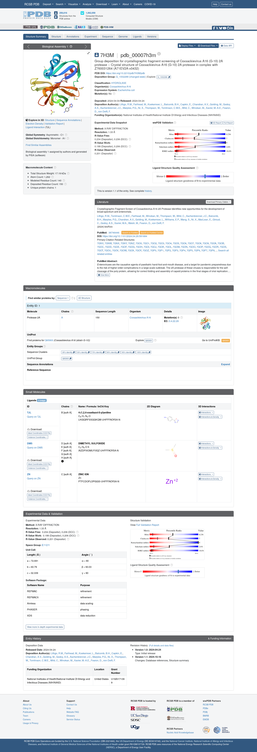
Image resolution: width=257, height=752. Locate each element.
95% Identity (127, 352)
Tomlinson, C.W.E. (171, 108)
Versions (151, 36)
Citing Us (27, 708)
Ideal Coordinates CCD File (39, 433)
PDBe (205, 708)
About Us (27, 704)
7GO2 (154, 243)
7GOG (131, 246)
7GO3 (161, 243)
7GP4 (182, 250)
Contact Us (71, 704)
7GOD (108, 246)
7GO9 (206, 243)
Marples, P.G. (130, 108)
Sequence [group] (62, 297)
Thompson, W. (152, 108)
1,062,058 (90, 12)
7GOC (100, 246)
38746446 (114, 232)
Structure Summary (36, 36)
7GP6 (197, 250)
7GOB (221, 243)
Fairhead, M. (139, 104)
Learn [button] (115, 4)
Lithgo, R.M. (126, 104)
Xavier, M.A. (120, 223)
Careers (138, 4)
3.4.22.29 (174, 321)
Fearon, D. (145, 223)
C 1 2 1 (46, 545)
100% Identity (142, 352)
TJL (29, 412)
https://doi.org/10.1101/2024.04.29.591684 (125, 236)
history (148, 191)
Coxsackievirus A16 (120, 86)
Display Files (187, 45)
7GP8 (212, 250)
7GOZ (146, 250)
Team (25, 715)
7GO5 (176, 243)
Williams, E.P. (172, 219)
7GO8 (198, 243)
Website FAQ (72, 711)
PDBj (205, 711)
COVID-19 (150, 4)
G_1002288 (122, 76)
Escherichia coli (126, 90)
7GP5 (190, 250)
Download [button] (102, 4)
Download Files (208, 45)
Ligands (137, 36)
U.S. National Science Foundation (84, 741)
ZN (28, 474)
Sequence (107, 36)
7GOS (223, 246)
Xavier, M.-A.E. (213, 108)
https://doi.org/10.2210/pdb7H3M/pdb (125, 73)
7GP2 (168, 250)
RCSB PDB (31, 4)
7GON (184, 246)
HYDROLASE (118, 83)
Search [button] (60, 4)
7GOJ (153, 246)
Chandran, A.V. (201, 104)
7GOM (176, 246)
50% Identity (82, 352)
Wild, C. (186, 108)
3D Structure (84, 297)
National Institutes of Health (105, 744)
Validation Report (54, 123)
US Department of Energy (132, 741)
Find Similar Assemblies (38, 145)
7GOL (168, 246)
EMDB (206, 719)
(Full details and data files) (161, 645)
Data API (227, 45)
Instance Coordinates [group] (37, 437)
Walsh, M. (133, 223)
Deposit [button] (47, 4)
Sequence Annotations (68, 120)
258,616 (63, 12)
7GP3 (175, 250)
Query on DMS (35, 447)
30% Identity (67, 352)
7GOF (124, 246)
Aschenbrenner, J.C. (111, 108)
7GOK (161, 246)
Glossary (70, 715)
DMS (29, 443)
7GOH (139, 246)
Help (215, 4)
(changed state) (137, 76)
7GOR (215, 246)
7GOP (200, 246)
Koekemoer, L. (155, 104)
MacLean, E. (204, 219)
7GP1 (161, 250)
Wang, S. (185, 219)
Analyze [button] (87, 4)
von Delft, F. (104, 111)
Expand (225, 364)
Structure (56, 36)
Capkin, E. (185, 104)
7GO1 (146, 243)
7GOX (131, 250)
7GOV (115, 250)
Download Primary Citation (218, 202)
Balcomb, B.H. (171, 104)
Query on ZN (34, 478)
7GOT (100, 250)
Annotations (72, 36)
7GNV (100, 243)
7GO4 (168, 243)
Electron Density (34, 123)
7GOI (146, 246)
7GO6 (183, 243)
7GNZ (131, 243)
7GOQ (207, 246)
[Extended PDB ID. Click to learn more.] (159, 53)
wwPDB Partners (212, 700)
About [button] (126, 4)
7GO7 (191, 243)
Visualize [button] (73, 4)
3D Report (217, 122)
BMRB (206, 715)
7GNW (108, 243)
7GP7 (204, 250)
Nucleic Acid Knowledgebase (180, 732)
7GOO (192, 246)
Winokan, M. (198, 108)
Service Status (73, 719)
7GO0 (139, 243)
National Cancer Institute (181, 741)
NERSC (110, 747)
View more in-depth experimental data (45, 626)
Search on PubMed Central (152, 232)
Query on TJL (34, 416)
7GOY (138, 250)
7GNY (124, 243)
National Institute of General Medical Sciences (63, 744)
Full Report (228, 122)
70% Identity (97, 352)
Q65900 (49, 340)
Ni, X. (141, 108)
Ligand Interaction (35, 127)
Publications (28, 711)
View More (104, 275)
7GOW (123, 250)
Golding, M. (216, 104)
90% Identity (112, 352)
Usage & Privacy (30, 723)
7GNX (116, 243)
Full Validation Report (147, 525)
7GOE (116, 246)
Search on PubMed (130, 232)
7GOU (107, 250)
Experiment (91, 36)
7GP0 (153, 250)
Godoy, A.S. (107, 223)
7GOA (213, 243)
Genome (123, 36)
